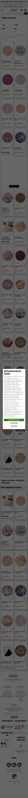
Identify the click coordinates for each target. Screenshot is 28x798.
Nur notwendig (14, 423)
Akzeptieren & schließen (14, 420)
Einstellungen (14, 426)
